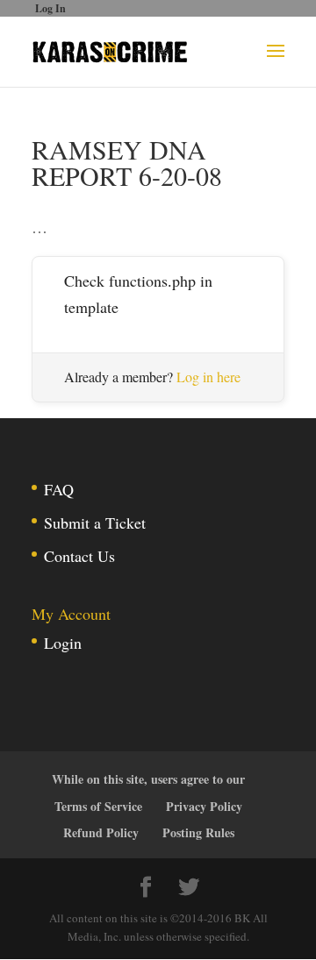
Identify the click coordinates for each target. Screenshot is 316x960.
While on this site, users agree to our (148, 779)
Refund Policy (101, 832)
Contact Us (79, 555)
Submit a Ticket (95, 522)
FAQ (59, 489)
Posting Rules (198, 832)
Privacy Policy (204, 806)
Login (63, 642)
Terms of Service (98, 806)
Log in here (208, 376)
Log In (50, 8)
